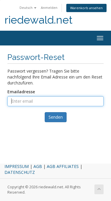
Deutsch (26, 7)
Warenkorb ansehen (86, 8)
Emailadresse (21, 91)
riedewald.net (38, 20)
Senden (56, 117)
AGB (37, 166)
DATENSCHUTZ (19, 172)
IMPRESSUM (16, 166)
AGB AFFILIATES (63, 166)
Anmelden (49, 7)
